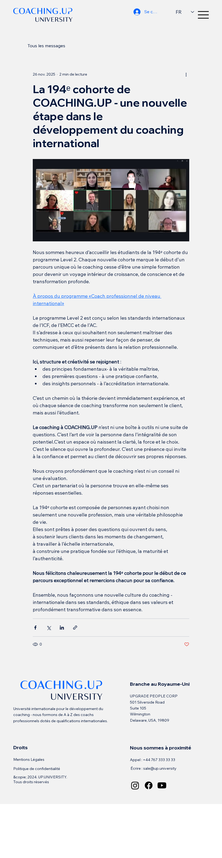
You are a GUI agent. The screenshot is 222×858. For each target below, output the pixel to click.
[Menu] (203, 14)
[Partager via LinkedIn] (61, 627)
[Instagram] (135, 785)
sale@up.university (160, 768)
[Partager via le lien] (75, 627)
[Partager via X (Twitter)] (48, 627)
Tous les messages (46, 45)
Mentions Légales (28, 759)
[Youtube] (162, 785)
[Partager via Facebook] (35, 627)
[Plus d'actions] (186, 74)
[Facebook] (148, 785)
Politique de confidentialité (36, 768)
